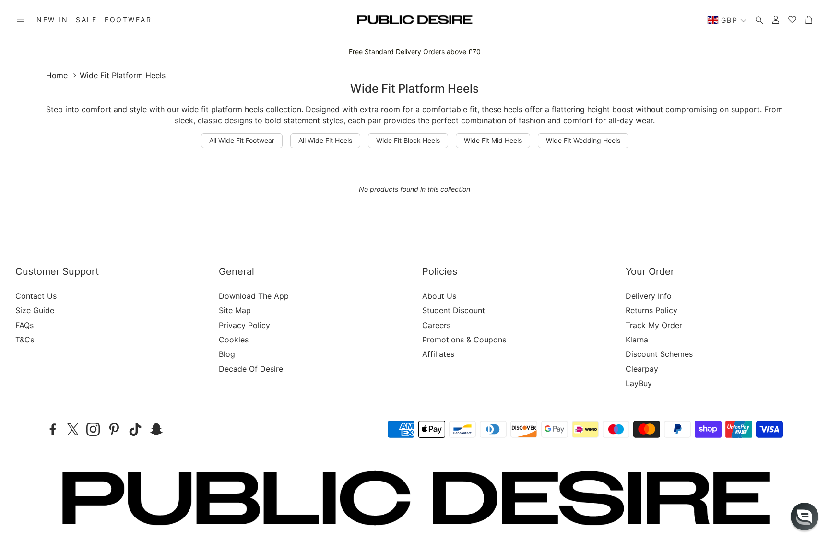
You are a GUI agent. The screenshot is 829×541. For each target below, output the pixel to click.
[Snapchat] (156, 429)
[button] (20, 20)
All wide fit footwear (241, 140)
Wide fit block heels (408, 140)
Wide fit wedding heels (583, 140)
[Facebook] (52, 429)
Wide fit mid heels (493, 140)
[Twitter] (73, 429)
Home (57, 75)
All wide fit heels (325, 140)
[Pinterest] (114, 429)
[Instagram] (93, 429)
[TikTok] (135, 429)
